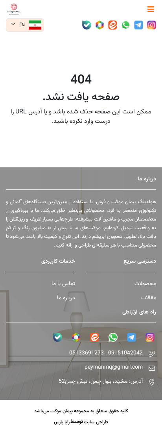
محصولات (145, 284)
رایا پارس (62, 422)
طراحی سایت (96, 422)
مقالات (148, 298)
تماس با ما (63, 284)
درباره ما (66, 298)
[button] (25, 25)
